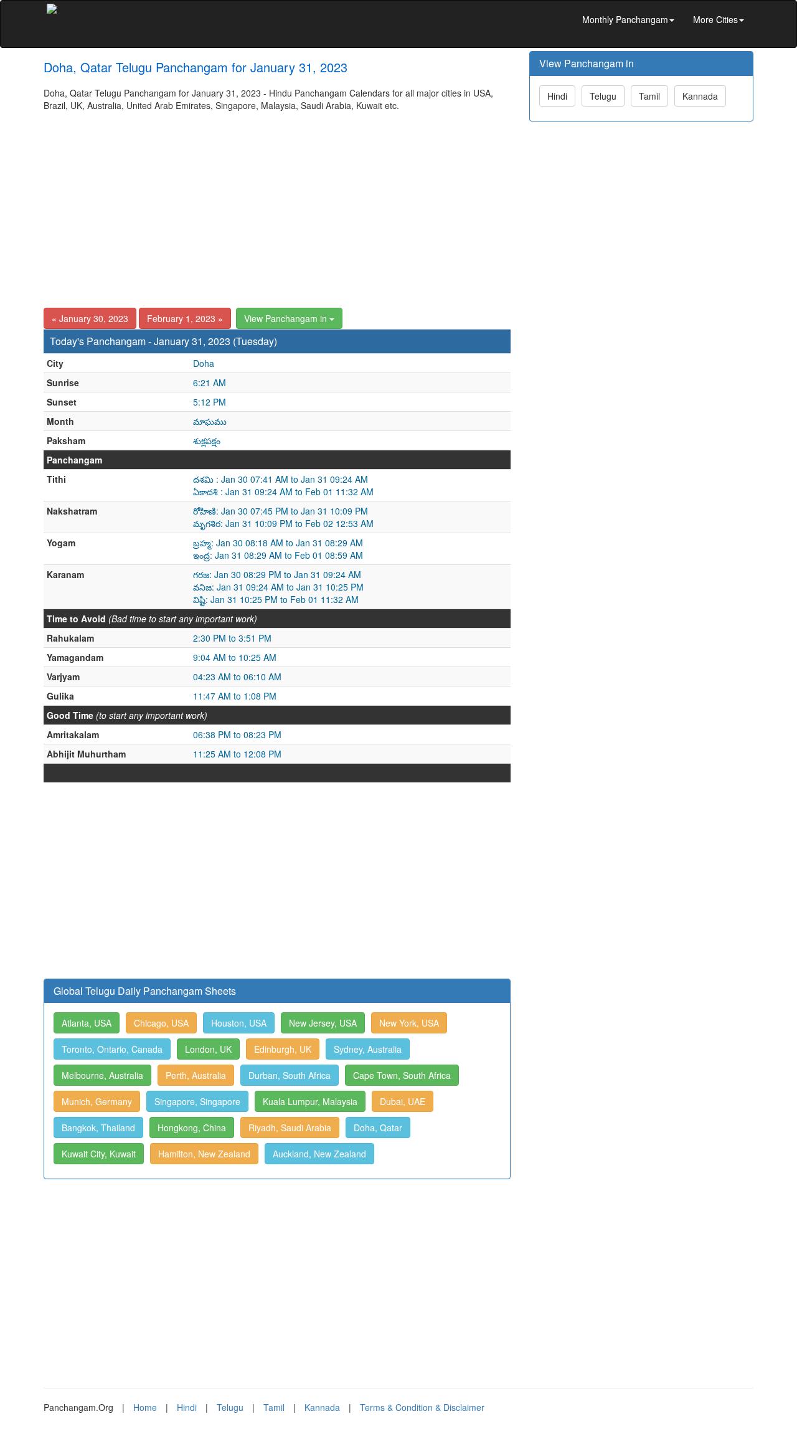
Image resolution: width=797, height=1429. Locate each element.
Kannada (700, 96)
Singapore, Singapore (197, 1101)
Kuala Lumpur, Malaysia (310, 1101)
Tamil (649, 96)
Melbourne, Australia (102, 1075)
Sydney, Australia (368, 1049)
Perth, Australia (196, 1075)
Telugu (603, 96)
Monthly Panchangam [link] (625, 19)
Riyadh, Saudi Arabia (289, 1127)
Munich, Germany (97, 1101)
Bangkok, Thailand (98, 1127)
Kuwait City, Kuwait (99, 1153)
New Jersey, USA (323, 1023)
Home (145, 1407)
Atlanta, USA (86, 1023)
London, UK (208, 1049)
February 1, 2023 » (185, 318)
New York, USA (409, 1023)
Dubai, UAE (402, 1101)
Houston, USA (238, 1023)
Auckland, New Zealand (319, 1153)
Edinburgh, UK (282, 1049)
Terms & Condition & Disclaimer (422, 1407)
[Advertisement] (277, 205)
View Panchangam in (286, 318)
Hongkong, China (192, 1127)
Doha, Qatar (378, 1127)
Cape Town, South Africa (402, 1075)
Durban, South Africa (289, 1075)
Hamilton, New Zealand (204, 1153)
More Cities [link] (715, 19)
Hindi (557, 96)
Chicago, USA (161, 1023)
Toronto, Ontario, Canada (112, 1049)
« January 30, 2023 (90, 318)
